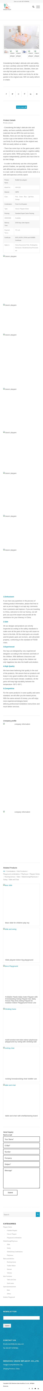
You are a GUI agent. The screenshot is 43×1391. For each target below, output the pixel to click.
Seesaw (9, 1269)
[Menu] (37, 7)
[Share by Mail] (37, 94)
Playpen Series (7, 1227)
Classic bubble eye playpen (18, 14)
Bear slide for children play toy (17, 923)
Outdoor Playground (9, 1297)
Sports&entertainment (9, 1286)
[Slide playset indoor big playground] (21, 942)
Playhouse (10, 1255)
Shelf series (10, 1283)
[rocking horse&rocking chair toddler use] (21, 1061)
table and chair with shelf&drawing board (21, 1116)
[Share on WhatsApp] (19, 94)
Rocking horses (11, 1262)
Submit (7, 1326)
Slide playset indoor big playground (19, 960)
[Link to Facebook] (29, 1388)
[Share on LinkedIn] (31, 94)
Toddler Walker (11, 1265)
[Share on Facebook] (6, 94)
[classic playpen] (21, 37)
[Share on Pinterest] (25, 94)
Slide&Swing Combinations (15, 1251)
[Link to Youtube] (35, 1388)
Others (9, 1293)
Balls (8, 1290)
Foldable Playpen (12, 1230)
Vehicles (9, 1273)
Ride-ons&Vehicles (8, 1258)
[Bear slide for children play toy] (21, 902)
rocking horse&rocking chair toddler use (21, 1079)
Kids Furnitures (7, 1276)
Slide (8, 1244)
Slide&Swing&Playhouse (10, 1241)
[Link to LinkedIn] (38, 1388)
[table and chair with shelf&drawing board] (21, 1098)
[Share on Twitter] (12, 94)
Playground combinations (14, 1237)
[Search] (32, 7)
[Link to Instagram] (32, 1388)
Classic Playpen (11, 1234)
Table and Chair (11, 1279)
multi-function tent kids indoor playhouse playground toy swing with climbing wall (21, 1041)
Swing (8, 1248)
